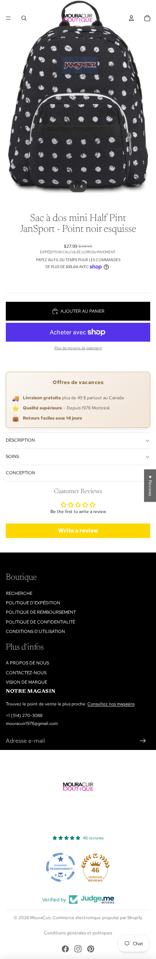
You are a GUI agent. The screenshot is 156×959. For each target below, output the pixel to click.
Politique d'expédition (33, 603)
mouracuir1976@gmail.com (32, 723)
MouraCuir (40, 918)
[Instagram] (78, 949)
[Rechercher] (24, 18)
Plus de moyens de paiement (78, 348)
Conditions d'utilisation (35, 631)
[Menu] (8, 18)
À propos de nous (27, 663)
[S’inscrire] (143, 741)
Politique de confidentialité (40, 622)
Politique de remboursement (41, 612)
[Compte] (131, 18)
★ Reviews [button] (150, 485)
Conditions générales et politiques (78, 933)
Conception (20, 473)
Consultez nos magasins (111, 704)
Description (20, 440)
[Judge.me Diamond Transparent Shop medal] (60, 867)
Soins (12, 456)
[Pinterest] (90, 949)
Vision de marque (26, 682)
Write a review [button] (78, 530)
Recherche (19, 593)
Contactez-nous (26, 673)
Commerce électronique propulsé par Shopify (97, 918)
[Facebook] (65, 949)
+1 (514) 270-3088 (24, 715)
